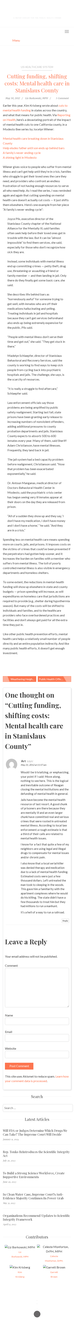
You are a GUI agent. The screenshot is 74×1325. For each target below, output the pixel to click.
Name (9, 1015)
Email (8, 1032)
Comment (11, 965)
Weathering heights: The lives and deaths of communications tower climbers (23, 679)
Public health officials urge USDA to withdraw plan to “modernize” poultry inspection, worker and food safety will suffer (55, 679)
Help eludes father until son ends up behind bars (34, 148)
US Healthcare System (37, 67)
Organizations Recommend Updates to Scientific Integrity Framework (36, 1217)
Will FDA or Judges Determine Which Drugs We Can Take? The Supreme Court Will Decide (35, 1132)
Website (10, 1048)
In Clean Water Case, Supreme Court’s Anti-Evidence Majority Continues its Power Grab (33, 1196)
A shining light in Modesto (20, 157)
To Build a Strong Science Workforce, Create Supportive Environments (34, 1175)
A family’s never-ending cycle (22, 152)
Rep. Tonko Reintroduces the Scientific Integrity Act (36, 1154)
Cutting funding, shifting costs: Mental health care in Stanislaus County (37, 83)
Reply (65, 920)
